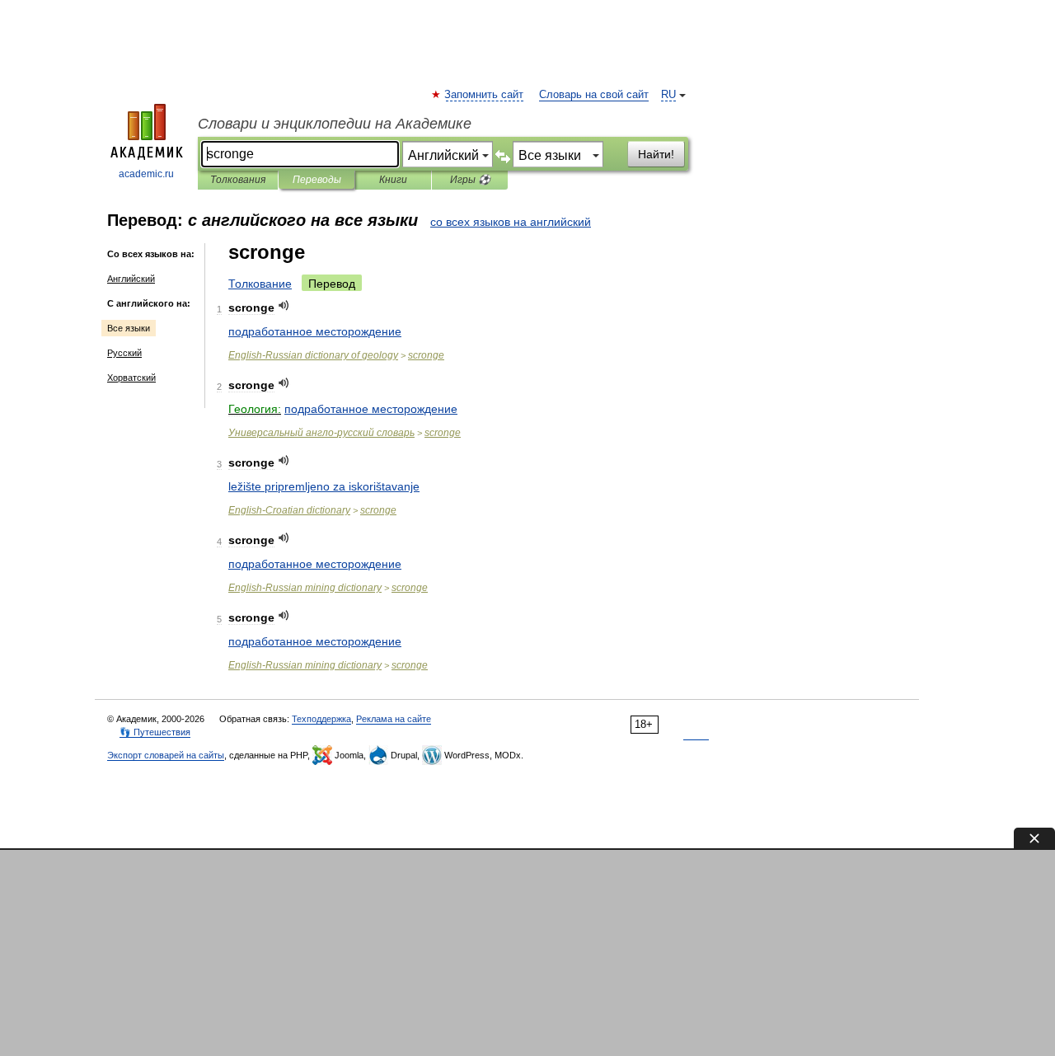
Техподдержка (321, 719)
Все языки (128, 328)
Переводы (317, 179)
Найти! (656, 154)
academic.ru (146, 174)
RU (668, 95)
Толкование (260, 283)
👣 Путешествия (155, 732)
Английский (131, 279)
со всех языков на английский (510, 221)
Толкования (237, 179)
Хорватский (131, 378)
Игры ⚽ (470, 179)
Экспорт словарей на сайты (165, 755)
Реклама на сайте (393, 719)
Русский (124, 353)
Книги (393, 179)
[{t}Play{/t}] (284, 305)
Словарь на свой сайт (594, 95)
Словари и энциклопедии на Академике (334, 123)
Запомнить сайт (484, 95)
